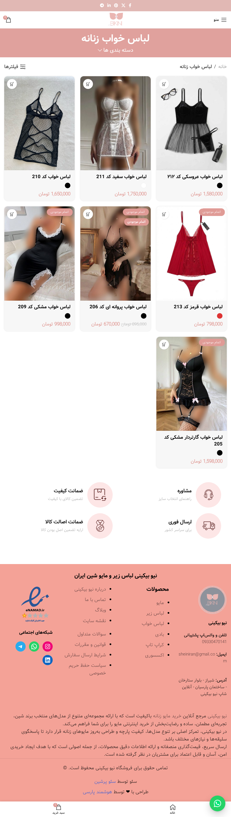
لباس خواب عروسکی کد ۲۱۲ (195, 177)
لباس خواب (153, 624)
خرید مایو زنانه (167, 716)
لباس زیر (155, 613)
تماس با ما (95, 600)
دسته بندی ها (118, 50)
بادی (159, 634)
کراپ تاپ (155, 645)
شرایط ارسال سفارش (85, 655)
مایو (160, 603)
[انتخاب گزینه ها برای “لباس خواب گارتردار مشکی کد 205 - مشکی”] (164, 344)
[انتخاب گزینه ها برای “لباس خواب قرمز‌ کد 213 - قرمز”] (164, 214)
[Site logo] (115, 19)
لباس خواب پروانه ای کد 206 (118, 307)
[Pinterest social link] (116, 6)
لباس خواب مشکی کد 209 (44, 307)
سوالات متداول (91, 634)
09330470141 (214, 642)
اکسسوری (154, 655)
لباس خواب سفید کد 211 (121, 177)
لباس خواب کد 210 (51, 177)
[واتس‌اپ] (34, 646)
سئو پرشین (105, 781)
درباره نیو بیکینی (90, 589)
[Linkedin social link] (109, 6)
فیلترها (11, 66)
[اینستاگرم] (48, 646)
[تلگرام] (20, 646)
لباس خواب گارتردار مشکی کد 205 (193, 441)
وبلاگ (100, 610)
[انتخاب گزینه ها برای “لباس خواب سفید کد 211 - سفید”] (88, 84)
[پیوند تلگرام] (102, 6)
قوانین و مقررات (90, 644)
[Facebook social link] (130, 6)
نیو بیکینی (217, 716)
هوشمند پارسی (97, 792)
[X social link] (123, 6)
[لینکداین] (48, 660)
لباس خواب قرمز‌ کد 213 (198, 307)
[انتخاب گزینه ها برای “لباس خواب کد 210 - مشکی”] (12, 84)
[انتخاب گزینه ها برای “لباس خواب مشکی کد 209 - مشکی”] (12, 214)
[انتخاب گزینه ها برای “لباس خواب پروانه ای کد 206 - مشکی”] (88, 214)
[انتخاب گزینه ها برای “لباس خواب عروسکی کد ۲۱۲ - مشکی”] (164, 84)
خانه (222, 67)
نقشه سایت (94, 621)
